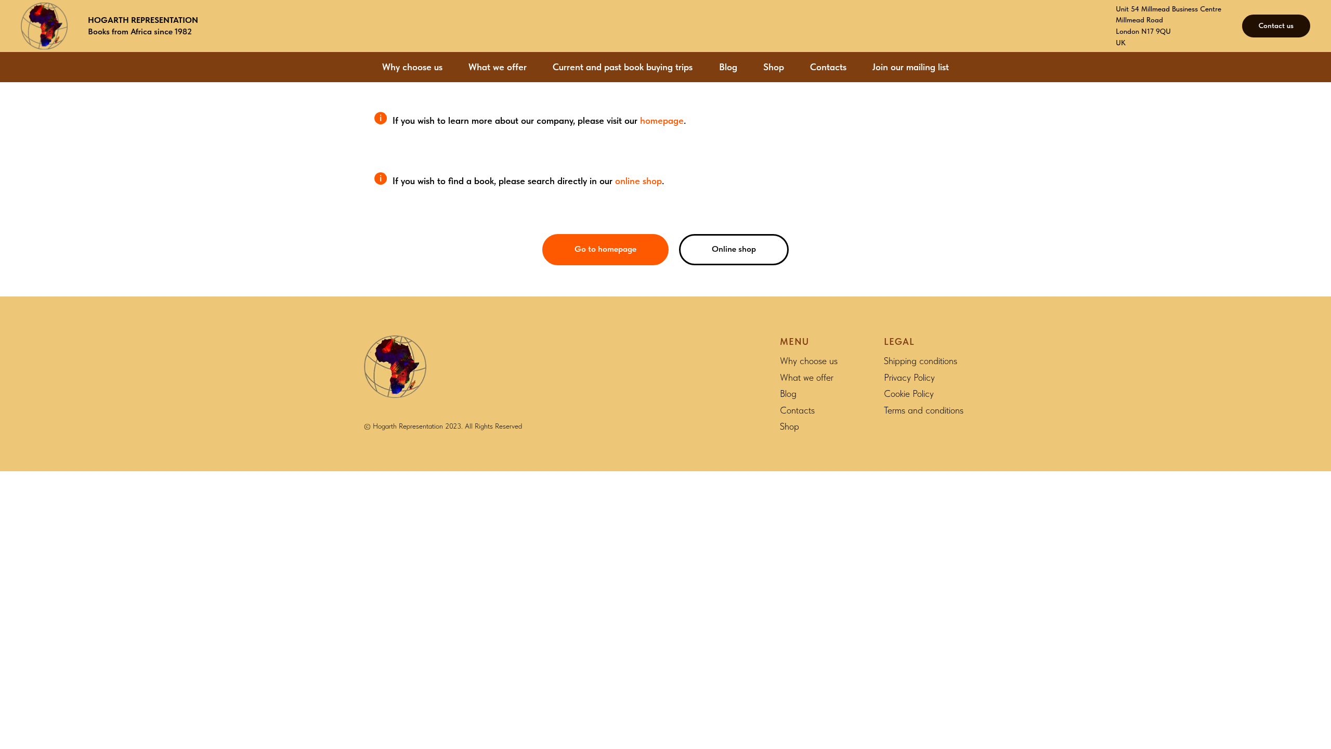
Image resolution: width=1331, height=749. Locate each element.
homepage (662, 120)
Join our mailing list (910, 66)
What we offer (497, 66)
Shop (773, 66)
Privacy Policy (909, 377)
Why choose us (412, 66)
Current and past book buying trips (623, 66)
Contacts (828, 66)
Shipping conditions (920, 360)
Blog (728, 66)
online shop (638, 180)
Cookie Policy (909, 393)
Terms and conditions (923, 410)
